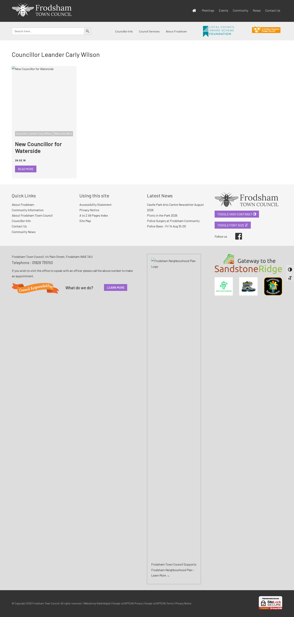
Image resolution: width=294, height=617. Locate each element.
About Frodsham (176, 31)
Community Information (28, 210)
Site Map (85, 221)
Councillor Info (124, 31)
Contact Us (272, 10)
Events (223, 10)
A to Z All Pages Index (93, 215)
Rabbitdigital (104, 603)
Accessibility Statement (95, 204)
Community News (24, 232)
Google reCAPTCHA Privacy (127, 603)
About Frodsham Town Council (32, 215)
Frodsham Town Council (45, 603)
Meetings (208, 10)
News (257, 10)
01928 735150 (42, 262)
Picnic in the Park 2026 (162, 215)
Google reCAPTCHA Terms (159, 603)
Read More (26, 169)
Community (240, 10)
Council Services (149, 31)
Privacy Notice (89, 210)
